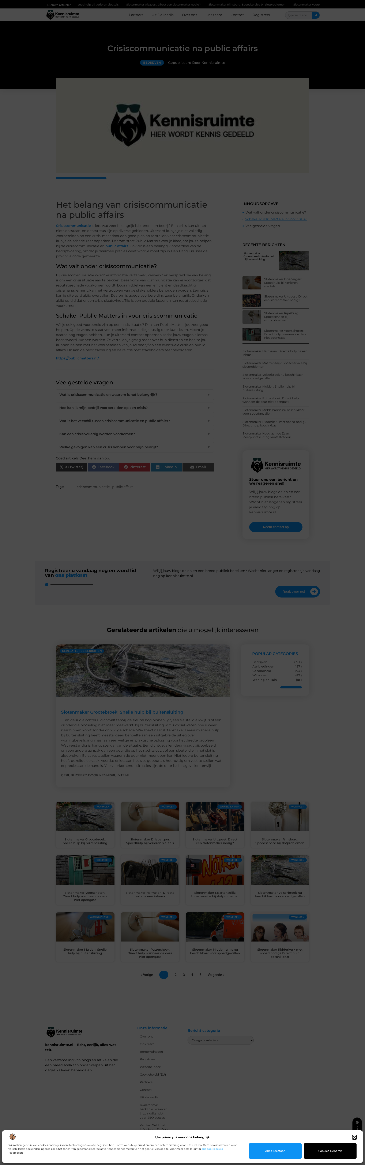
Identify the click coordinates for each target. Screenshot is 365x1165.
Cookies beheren (330, 1151)
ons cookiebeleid (212, 1148)
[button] (354, 1137)
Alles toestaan (275, 1151)
